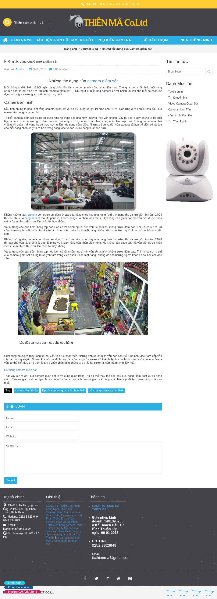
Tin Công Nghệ (177, 121)
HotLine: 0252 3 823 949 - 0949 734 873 (21, 518)
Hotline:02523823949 (22, 591)
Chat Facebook (18, 587)
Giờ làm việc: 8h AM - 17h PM (21, 535)
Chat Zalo (14, 583)
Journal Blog (89, 48)
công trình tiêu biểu (180, 115)
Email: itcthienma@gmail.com (17, 527)
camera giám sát (102, 81)
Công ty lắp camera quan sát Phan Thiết (62, 529)
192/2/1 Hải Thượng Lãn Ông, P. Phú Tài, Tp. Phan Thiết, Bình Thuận (20, 509)
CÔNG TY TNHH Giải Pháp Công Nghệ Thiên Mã (63, 507)
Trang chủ (70, 48)
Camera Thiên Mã (57, 512)
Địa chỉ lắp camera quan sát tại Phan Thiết (62, 521)
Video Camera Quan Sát (183, 103)
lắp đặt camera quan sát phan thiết (63, 390)
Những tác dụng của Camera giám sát (127, 48)
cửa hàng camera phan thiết (106, 390)
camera (33, 214)
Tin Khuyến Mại (178, 97)
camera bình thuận (26, 390)
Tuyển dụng (175, 91)
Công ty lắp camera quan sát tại (63, 533)
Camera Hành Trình (180, 109)
